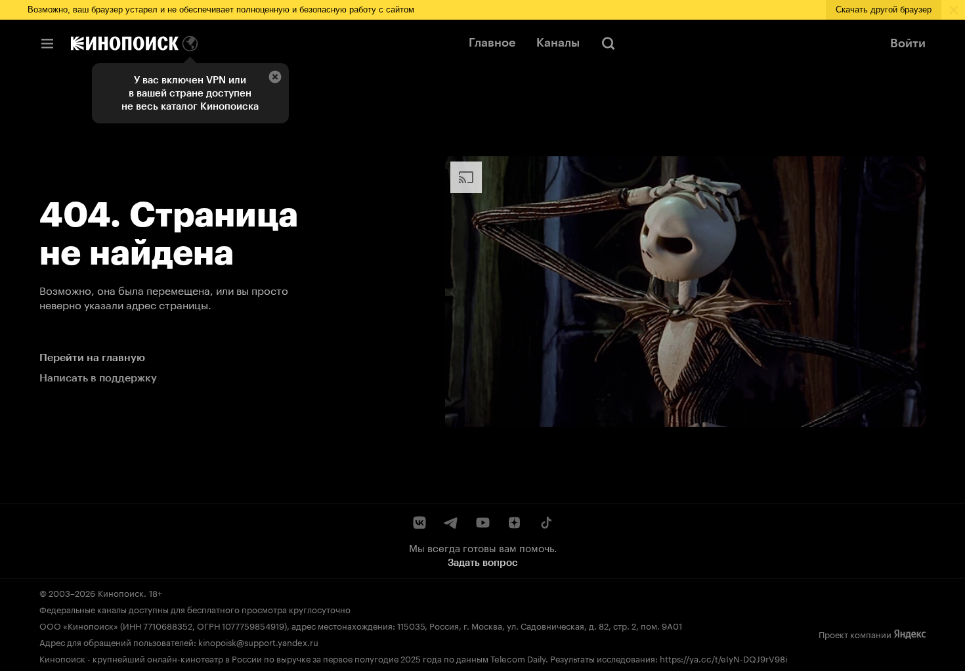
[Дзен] (514, 522)
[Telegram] (451, 522)
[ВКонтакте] (419, 522)
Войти (908, 43)
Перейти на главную (92, 357)
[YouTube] (482, 522)
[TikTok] (545, 522)
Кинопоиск (121, 592)
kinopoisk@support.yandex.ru (258, 641)
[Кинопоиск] (125, 43)
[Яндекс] (910, 634)
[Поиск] (608, 43)
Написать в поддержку (98, 378)
